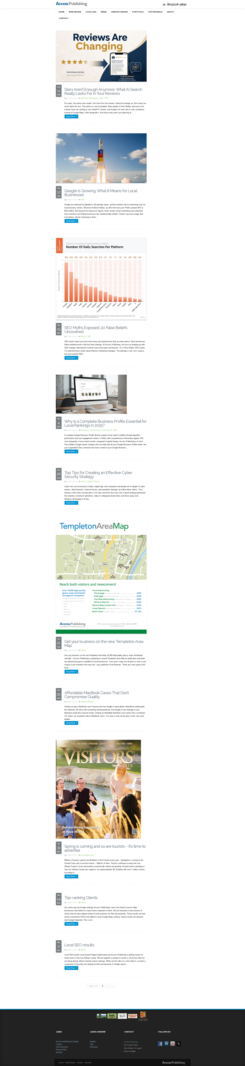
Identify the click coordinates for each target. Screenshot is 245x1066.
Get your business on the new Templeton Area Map (103, 643)
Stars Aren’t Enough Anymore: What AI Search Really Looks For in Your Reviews (103, 91)
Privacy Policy (61, 1050)
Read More (70, 116)
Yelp (91, 1044)
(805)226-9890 (177, 4)
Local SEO (90, 12)
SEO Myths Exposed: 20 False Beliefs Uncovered (95, 329)
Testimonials (155, 12)
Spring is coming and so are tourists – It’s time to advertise (104, 848)
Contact (63, 18)
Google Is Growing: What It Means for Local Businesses (100, 192)
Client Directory (62, 1047)
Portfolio (138, 12)
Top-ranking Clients (81, 897)
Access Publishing (131, 1042)
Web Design (75, 12)
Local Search (106, 430)
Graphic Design (119, 12)
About (170, 12)
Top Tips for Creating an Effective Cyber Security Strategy (98, 474)
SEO (106, 98)
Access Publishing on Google (67, 1042)
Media (104, 12)
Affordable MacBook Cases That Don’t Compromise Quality (96, 694)
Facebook (94, 1047)
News (83, 336)
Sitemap (59, 1052)
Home (61, 12)
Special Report (93, 481)
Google (93, 1042)
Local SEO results (79, 945)
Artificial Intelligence (89, 98)
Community (95, 430)
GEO (101, 98)
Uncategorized (87, 855)
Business (85, 430)
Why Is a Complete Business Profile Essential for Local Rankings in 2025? (105, 423)
